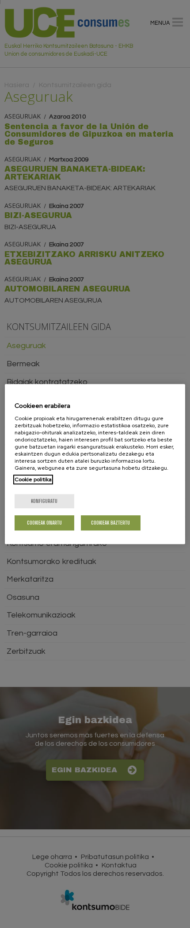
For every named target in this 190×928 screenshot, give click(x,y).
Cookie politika (33, 479)
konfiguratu (44, 501)
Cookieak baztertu (110, 522)
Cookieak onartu (44, 522)
